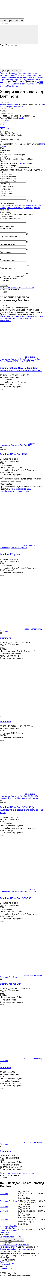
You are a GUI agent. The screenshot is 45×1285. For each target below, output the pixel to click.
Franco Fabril (31, 84)
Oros (9, 86)
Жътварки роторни (18, 77)
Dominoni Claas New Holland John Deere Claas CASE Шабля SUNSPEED (21, 369)
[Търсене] (19, 34)
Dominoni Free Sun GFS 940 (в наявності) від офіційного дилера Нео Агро (21, 810)
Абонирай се (6, 484)
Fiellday (21, 84)
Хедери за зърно (7, 75)
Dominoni (5, 638)
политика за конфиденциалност (21, 489)
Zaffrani (15, 86)
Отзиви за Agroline (8, 1249)
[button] (22, 57)
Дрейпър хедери (22, 79)
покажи (4, 285)
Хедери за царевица (24, 75)
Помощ (9, 1237)
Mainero (41, 84)
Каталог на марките (25, 1249)
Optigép (3, 86)
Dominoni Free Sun (10, 984)
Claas (9, 84)
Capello (40, 82)
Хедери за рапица (35, 77)
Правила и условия (8, 1245)
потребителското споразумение (14, 491)
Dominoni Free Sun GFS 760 (15, 898)
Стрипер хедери (7, 79)
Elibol (15, 84)
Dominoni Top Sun (10, 554)
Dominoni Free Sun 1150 (13, 454)
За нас (3, 1237)
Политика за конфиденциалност (14, 1246)
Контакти (17, 1237)
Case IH (3, 84)
